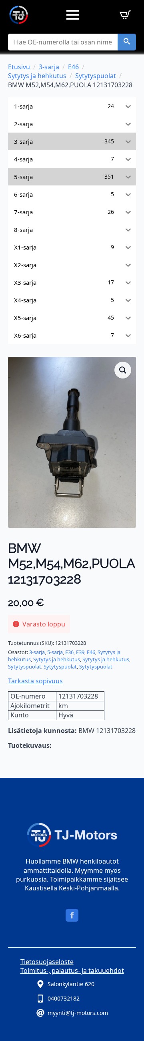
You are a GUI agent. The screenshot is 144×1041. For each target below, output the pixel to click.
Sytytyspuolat (95, 75)
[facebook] (72, 915)
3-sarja (49, 66)
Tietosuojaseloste (47, 961)
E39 (80, 652)
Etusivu (19, 66)
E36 (69, 652)
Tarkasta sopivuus (35, 681)
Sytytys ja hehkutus (37, 75)
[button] (127, 42)
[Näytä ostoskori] (123, 15)
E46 (73, 66)
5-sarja (55, 652)
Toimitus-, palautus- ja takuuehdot (72, 970)
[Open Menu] (72, 14)
